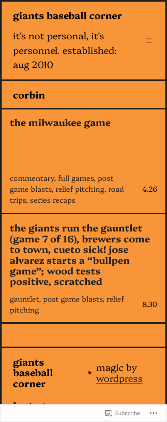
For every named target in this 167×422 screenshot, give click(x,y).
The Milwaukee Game (60, 122)
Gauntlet (24, 298)
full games (76, 178)
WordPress (119, 377)
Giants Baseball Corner (67, 15)
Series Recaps (52, 200)
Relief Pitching (80, 189)
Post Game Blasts (73, 298)
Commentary (32, 178)
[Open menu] (149, 40)
